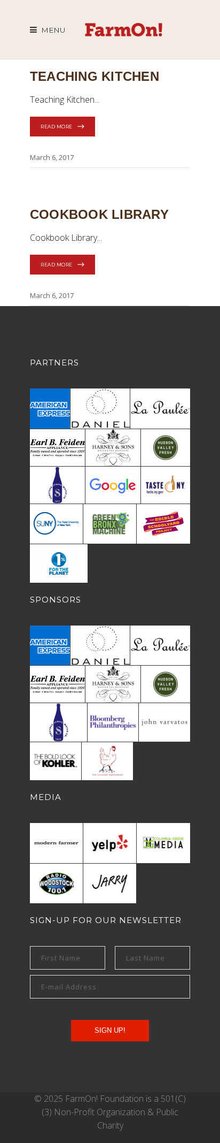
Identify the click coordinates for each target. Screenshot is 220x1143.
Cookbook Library (99, 214)
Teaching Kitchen (94, 76)
